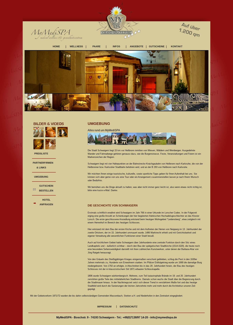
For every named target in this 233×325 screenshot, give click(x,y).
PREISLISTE (41, 153)
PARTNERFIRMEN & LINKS (41, 165)
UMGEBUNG (41, 176)
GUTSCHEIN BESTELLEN (46, 188)
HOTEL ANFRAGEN (46, 202)
